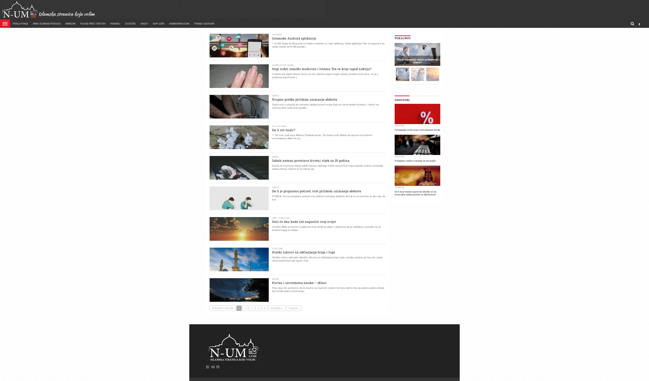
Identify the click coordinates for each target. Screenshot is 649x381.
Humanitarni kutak (179, 23)
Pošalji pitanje (20, 23)
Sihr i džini (158, 23)
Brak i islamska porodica (47, 23)
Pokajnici (115, 23)
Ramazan (70, 23)
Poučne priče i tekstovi (92, 23)
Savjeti (144, 23)
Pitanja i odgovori (204, 23)
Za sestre (130, 23)
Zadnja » (294, 308)
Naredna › (277, 308)
